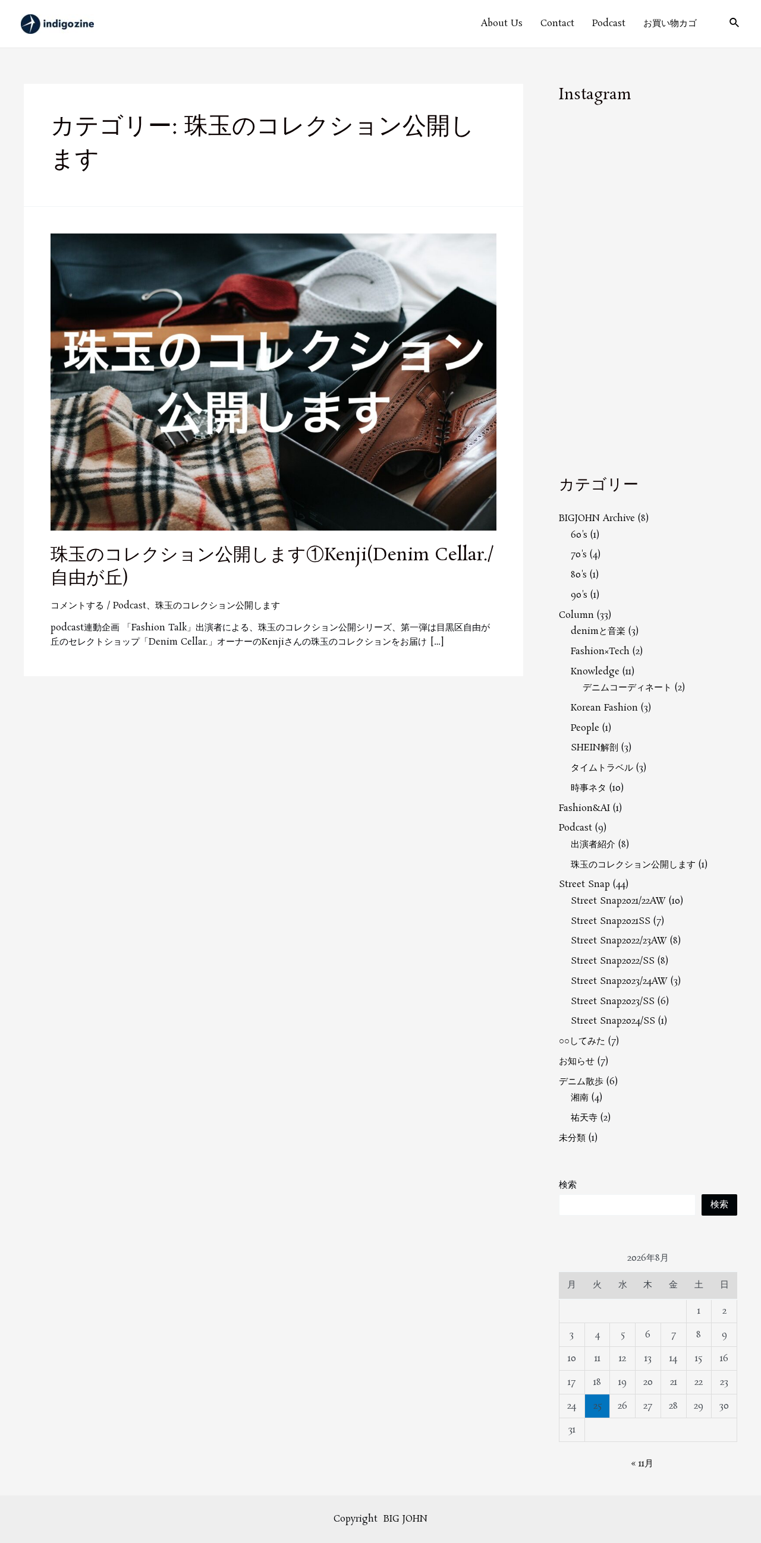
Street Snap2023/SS (613, 1001)
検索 (568, 1185)
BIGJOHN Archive (597, 518)
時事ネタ (588, 788)
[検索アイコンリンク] (734, 24)
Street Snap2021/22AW (618, 901)
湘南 (580, 1097)
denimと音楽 (598, 631)
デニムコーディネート (627, 687)
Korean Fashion (604, 708)
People (585, 728)
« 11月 (642, 1463)
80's (579, 575)
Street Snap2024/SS (613, 1021)
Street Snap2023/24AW (619, 981)
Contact (557, 23)
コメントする (77, 605)
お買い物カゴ (670, 23)
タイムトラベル (602, 768)
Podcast (608, 23)
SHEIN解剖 (594, 747)
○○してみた (582, 1041)
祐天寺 (584, 1118)
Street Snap (584, 884)
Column (576, 615)
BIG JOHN (405, 1519)
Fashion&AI (584, 808)
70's (579, 554)
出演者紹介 (593, 844)
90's (579, 595)
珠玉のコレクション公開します (217, 605)
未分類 (572, 1138)
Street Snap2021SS (610, 921)
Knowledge (595, 671)
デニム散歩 (581, 1081)
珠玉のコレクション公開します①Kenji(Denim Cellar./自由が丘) (272, 567)
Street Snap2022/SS (613, 961)
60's (579, 535)
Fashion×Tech (600, 651)
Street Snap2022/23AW (619, 941)
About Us (502, 23)
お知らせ (577, 1061)
